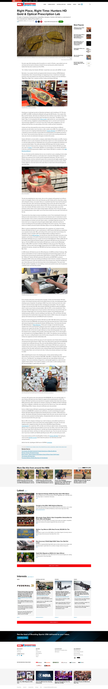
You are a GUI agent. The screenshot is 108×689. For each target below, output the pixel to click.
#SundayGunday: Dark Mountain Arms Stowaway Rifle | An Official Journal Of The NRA (82, 593)
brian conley (64, 447)
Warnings (36, 687)
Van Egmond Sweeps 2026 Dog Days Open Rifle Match (52, 494)
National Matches (61, 4)
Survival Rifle (86, 596)
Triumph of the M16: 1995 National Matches (49, 506)
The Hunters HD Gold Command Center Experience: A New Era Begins (39, 451)
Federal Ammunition (21, 597)
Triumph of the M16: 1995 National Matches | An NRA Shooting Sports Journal (44, 593)
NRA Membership (77, 650)
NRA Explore (57, 651)
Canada (19, 598)
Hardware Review (66, 596)
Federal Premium (29, 597)
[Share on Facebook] (36, 21)
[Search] (90, 4)
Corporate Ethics (30, 687)
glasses (30, 147)
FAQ (41, 687)
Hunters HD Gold (51, 131)
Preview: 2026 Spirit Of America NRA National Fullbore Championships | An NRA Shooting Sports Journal (44, 606)
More (25, 491)
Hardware (57, 596)
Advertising (19, 651)
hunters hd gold (29, 447)
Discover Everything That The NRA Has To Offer (62, 682)
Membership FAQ (77, 653)
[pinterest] (41, 21)
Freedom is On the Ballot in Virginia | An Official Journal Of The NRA (82, 603)
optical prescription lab (42, 447)
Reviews (69, 4)
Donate (30, 1)
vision (49, 447)
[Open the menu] (82, 4)
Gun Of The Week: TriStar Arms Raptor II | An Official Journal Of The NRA (82, 607)
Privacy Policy (19, 687)
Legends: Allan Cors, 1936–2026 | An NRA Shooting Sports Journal (44, 602)
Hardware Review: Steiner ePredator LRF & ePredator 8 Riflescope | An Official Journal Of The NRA (63, 593)
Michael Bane (36, 235)
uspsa (37, 447)
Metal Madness (37, 325)
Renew (26, 1)
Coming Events (51, 4)
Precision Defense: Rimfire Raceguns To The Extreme (35, 458)
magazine (49, 442)
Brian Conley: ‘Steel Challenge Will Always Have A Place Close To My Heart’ (40, 454)
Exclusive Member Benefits (78, 651)
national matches (41, 595)
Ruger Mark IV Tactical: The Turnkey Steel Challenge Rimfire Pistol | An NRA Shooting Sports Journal (63, 607)
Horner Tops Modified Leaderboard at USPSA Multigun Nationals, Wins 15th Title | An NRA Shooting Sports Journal (63, 482)
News (45, 4)
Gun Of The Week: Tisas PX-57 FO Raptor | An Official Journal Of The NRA (82, 599)
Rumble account (33, 437)
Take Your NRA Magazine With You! (25, 682)
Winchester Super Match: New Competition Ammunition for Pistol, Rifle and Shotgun (54, 518)
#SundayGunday (78, 596)
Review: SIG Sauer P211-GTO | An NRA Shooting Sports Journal (63, 599)
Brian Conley (43, 119)
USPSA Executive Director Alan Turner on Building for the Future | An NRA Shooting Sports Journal (25, 481)
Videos (74, 4)
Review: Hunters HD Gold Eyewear (30, 453)
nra (37, 595)
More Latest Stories (58, 565)
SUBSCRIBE (22, 637)
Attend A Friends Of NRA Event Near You (82, 682)
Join (24, 1)
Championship (25, 426)
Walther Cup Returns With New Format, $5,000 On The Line (52, 530)
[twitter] (39, 21)
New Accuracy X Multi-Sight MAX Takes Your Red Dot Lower (52, 542)
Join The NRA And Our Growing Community (44, 682)
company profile (58, 447)
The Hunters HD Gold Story (28, 456)
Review (61, 596)
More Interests (30, 576)
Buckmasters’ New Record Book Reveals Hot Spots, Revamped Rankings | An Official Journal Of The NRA (25, 613)
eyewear (34, 447)
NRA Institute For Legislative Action (61, 650)
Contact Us (19, 650)
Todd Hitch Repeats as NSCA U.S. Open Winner (50, 553)
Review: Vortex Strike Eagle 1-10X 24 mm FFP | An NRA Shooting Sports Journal (63, 603)
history (46, 595)
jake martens (52, 447)
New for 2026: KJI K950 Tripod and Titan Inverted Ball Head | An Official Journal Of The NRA (25, 602)
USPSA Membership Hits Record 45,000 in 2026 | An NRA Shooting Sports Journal (82, 481)
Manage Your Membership (78, 655)
